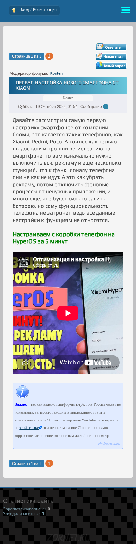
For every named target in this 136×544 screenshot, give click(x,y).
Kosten (56, 73)
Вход (24, 9)
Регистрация (45, 9)
